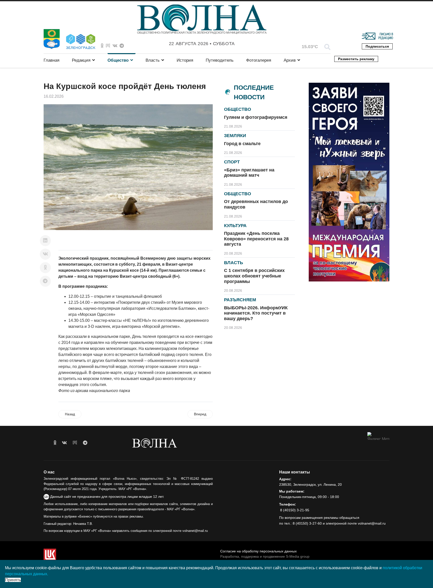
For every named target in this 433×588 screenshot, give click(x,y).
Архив (290, 60)
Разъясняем (240, 299)
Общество (118, 60)
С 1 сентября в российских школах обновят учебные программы (254, 276)
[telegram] (85, 442)
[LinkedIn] (45, 240)
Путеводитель (220, 60)
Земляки (235, 135)
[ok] (55, 442)
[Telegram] (45, 281)
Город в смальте (242, 143)
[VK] (115, 45)
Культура (235, 225)
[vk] (64, 442)
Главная (51, 60)
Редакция (81, 60)
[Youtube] (108, 45)
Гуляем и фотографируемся (255, 117)
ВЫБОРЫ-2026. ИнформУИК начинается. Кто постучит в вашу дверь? (256, 313)
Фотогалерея (258, 60)
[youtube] (74, 442)
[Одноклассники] (45, 267)
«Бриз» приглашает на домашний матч (249, 172)
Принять (13, 580)
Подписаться (377, 46)
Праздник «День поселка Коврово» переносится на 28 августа (256, 239)
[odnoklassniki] (102, 45)
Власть (153, 60)
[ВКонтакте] (45, 254)
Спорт (232, 161)
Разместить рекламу (356, 59)
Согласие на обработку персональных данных (258, 551)
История (185, 60)
